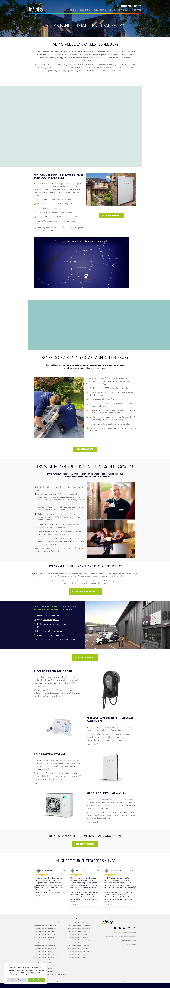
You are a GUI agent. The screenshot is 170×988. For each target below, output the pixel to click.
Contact (137, 10)
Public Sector (100, 10)
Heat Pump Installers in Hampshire (78, 923)
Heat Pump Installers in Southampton (79, 926)
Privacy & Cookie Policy (51, 981)
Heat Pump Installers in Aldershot (78, 946)
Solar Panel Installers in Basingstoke (45, 931)
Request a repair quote (85, 591)
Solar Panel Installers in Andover (44, 943)
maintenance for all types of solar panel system (66, 581)
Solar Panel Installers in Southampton (45, 926)
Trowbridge (65, 192)
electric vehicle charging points (54, 635)
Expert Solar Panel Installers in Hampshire (47, 923)
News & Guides (124, 10)
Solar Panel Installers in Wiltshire (44, 954)
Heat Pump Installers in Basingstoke (79, 931)
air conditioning (48, 631)
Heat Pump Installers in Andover (78, 943)
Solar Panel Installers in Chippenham (45, 957)
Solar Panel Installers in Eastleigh (44, 934)
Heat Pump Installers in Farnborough (79, 940)
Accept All (36, 980)
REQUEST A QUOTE (111, 216)
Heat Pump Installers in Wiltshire (78, 957)
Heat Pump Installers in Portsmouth (79, 929)
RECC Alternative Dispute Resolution (129, 940)
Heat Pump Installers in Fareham (78, 949)
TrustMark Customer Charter (69, 981)
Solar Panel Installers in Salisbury (44, 963)
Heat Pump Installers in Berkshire (78, 954)
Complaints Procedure (131, 944)
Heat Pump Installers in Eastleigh (78, 934)
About (112, 10)
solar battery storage (50, 619)
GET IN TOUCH (48, 155)
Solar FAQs (50, 551)
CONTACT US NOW (111, 339)
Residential (72, 10)
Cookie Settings (16, 980)
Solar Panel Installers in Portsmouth (45, 929)
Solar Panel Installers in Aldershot (44, 946)
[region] (25, 973)
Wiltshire (45, 221)
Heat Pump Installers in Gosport (78, 937)
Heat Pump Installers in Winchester (79, 951)
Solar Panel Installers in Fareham (44, 951)
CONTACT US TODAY (85, 657)
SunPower (94, 412)
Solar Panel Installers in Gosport (44, 937)
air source (56, 624)
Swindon (74, 192)
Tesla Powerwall (96, 395)
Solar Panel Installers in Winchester (45, 949)
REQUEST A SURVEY (85, 844)
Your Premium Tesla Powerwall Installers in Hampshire (50, 974)
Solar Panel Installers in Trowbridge (45, 960)
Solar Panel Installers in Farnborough (45, 940)
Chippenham (39, 195)
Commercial (85, 10)
